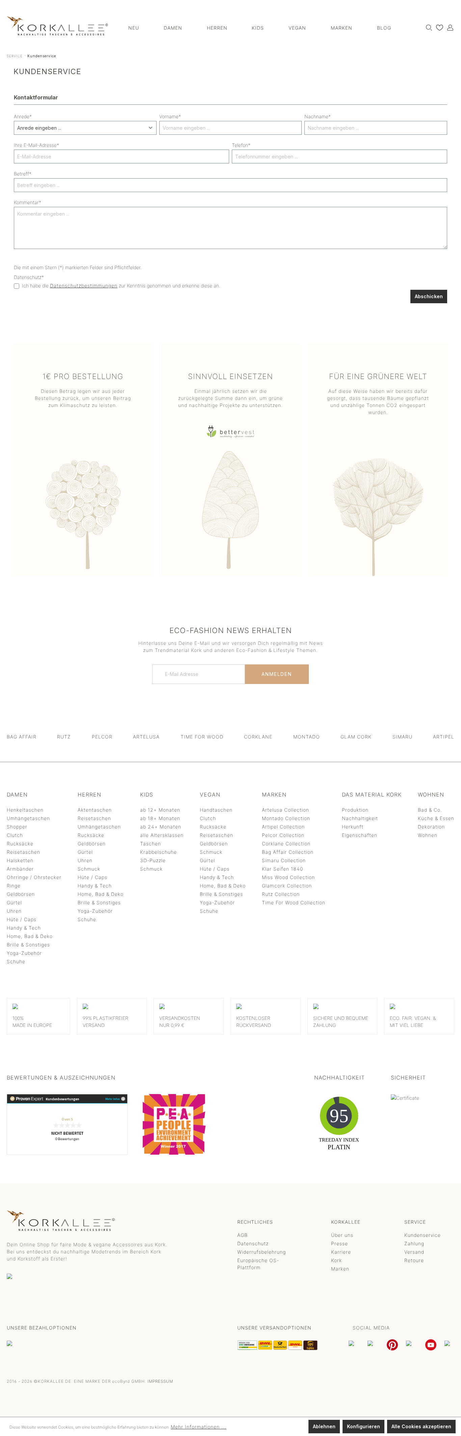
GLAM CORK (356, 737)
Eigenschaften (359, 835)
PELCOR (102, 737)
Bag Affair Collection (288, 852)
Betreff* (22, 174)
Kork (336, 1260)
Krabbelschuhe (158, 852)
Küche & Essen (436, 818)
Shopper (17, 827)
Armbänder (20, 869)
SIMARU (402, 737)
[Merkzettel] (437, 27)
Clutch (15, 835)
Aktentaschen (95, 810)
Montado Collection (286, 818)
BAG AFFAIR (21, 737)
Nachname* (317, 116)
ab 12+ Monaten (160, 810)
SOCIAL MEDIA (371, 1328)
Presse (339, 1243)
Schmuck (89, 869)
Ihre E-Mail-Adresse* (36, 145)
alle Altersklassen (162, 835)
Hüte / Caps (21, 919)
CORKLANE (258, 737)
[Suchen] (427, 27)
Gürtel (14, 902)
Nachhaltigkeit (360, 818)
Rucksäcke (20, 843)
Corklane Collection (286, 843)
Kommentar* (27, 202)
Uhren (14, 911)
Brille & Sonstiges (28, 944)
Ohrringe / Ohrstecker (34, 877)
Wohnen (427, 835)
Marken (340, 1269)
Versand (414, 1252)
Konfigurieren (363, 1426)
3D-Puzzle (153, 860)
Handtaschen (216, 810)
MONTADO (306, 737)
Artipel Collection (283, 827)
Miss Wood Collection (288, 877)
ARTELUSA (146, 737)
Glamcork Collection (287, 885)
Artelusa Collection (285, 810)
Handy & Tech (24, 928)
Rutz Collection (281, 894)
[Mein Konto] (448, 27)
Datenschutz (253, 1243)
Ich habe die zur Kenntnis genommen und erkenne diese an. (121, 285)
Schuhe (16, 961)
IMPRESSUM (160, 1381)
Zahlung (414, 1243)
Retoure (414, 1260)
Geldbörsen (21, 894)
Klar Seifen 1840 (282, 869)
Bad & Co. (430, 810)
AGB (242, 1235)
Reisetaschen (23, 852)
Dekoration (431, 827)
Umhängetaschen (28, 818)
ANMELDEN (277, 674)
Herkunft (352, 827)
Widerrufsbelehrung (261, 1252)
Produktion (355, 810)
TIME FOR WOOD (202, 737)
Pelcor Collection (283, 835)
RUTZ (64, 737)
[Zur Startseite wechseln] (57, 25)
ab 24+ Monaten (160, 827)
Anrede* (23, 116)
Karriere (341, 1252)
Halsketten (20, 860)
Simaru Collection (284, 860)
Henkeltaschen (25, 810)
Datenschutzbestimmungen (83, 285)
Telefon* (241, 145)
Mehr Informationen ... (198, 1427)
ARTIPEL (443, 737)
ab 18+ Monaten (160, 818)
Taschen (150, 843)
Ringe (14, 885)
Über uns (342, 1235)
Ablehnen (324, 1426)
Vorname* (170, 116)
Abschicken (429, 296)
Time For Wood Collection (293, 902)
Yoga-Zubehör (24, 953)
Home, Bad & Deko (30, 936)
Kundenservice (422, 1235)
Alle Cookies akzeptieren (421, 1426)
